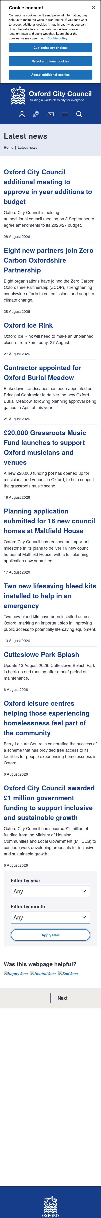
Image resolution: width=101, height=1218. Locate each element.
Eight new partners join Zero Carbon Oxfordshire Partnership (48, 260)
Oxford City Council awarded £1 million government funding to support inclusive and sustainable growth (49, 802)
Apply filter (51, 935)
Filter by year (25, 880)
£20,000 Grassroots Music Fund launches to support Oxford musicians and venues (45, 447)
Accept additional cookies (50, 74)
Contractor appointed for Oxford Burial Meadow (42, 372)
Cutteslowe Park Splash (41, 654)
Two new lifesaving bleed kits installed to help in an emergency (50, 595)
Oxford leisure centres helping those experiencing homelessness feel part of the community (46, 717)
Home (8, 147)
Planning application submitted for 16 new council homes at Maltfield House (49, 520)
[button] (16, 974)
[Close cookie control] (93, 7)
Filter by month (28, 906)
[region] (50, 41)
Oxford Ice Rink (28, 325)
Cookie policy (57, 38)
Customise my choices (50, 47)
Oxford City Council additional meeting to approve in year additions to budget (48, 186)
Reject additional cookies (50, 61)
